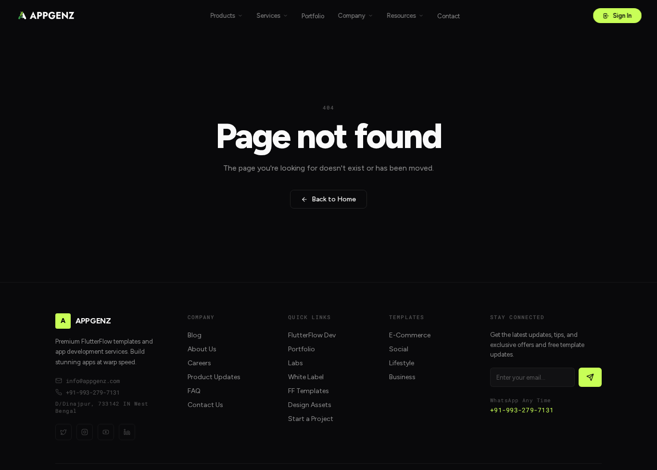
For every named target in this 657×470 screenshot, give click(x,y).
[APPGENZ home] (46, 15)
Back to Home (334, 199)
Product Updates (214, 377)
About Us (202, 349)
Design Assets (309, 405)
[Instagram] (84, 432)
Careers (199, 363)
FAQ (194, 391)
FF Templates (308, 391)
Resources (401, 15)
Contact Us (205, 405)
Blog (195, 335)
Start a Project (310, 419)
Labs (295, 363)
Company (351, 15)
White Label (306, 377)
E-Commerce (409, 335)
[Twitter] (63, 432)
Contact (448, 16)
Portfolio (313, 16)
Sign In (622, 15)
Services (268, 15)
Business (402, 377)
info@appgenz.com (93, 380)
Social (398, 349)
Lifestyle (401, 363)
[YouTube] (106, 432)
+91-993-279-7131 (93, 392)
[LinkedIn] (127, 432)
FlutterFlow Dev (312, 335)
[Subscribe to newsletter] (590, 377)
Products (222, 15)
